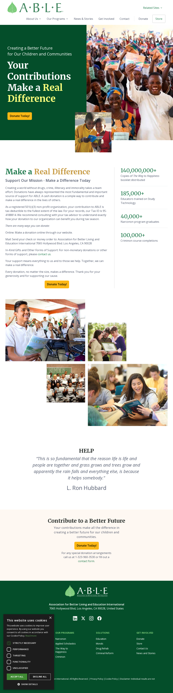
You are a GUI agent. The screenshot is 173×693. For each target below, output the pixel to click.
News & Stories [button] (83, 19)
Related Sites (151, 8)
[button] (29, 684)
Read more (31, 635)
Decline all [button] (40, 676)
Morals (99, 643)
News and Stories (146, 653)
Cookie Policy (111, 678)
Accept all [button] (17, 676)
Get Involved (145, 632)
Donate (140, 638)
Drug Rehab (102, 648)
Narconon (60, 638)
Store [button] (158, 19)
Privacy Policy (96, 678)
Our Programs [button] (56, 19)
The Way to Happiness (61, 650)
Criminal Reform (105, 653)
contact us (44, 254)
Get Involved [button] (106, 19)
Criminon (60, 656)
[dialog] (28, 652)
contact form (86, 561)
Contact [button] (124, 19)
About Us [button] (32, 19)
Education (101, 638)
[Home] (43, 7)
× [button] (50, 618)
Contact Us (142, 648)
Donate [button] (143, 19)
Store (139, 643)
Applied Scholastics (65, 643)
